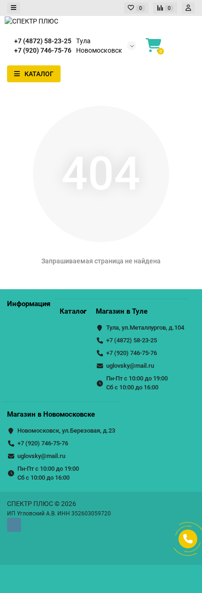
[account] (188, 8)
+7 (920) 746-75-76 (131, 352)
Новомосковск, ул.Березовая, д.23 (66, 430)
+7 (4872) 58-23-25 (131, 340)
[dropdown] (13, 8)
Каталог (73, 311)
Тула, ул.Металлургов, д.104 (145, 327)
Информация (28, 304)
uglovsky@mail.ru (130, 365)
